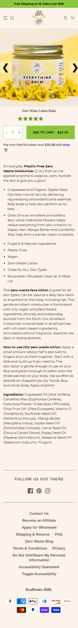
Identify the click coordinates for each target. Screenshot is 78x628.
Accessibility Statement (39, 567)
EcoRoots (34, 590)
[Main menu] (5, 18)
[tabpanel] (39, 67)
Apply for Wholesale (39, 527)
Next (72, 67)
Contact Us (39, 513)
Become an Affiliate (39, 520)
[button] (31, 119)
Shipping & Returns (33, 534)
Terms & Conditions (30, 548)
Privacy (58, 548)
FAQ (58, 534)
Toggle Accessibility (39, 574)
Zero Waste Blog (39, 541)
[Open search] (12, 18)
